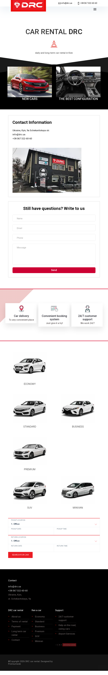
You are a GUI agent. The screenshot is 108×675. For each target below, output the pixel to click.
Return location (18, 537)
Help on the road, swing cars (67, 627)
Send (54, 270)
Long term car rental (19, 633)
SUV (37, 636)
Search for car (20, 554)
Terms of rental (20, 621)
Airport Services (66, 633)
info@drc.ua (66, 3)
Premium (39, 631)
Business (40, 626)
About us (16, 616)
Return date (16, 546)
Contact (16, 640)
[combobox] (54, 524)
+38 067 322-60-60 (88, 3)
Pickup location (18, 520)
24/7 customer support (66, 618)
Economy (40, 616)
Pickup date (16, 529)
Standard (39, 621)
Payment (16, 626)
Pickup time (62, 529)
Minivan (39, 641)
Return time (62, 546)
